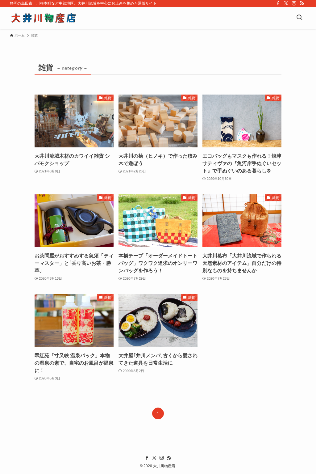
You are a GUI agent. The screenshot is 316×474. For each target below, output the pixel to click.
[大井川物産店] (43, 18)
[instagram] (294, 3)
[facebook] (278, 3)
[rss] (302, 3)
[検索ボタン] (299, 18)
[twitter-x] (286, 3)
